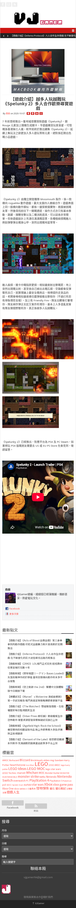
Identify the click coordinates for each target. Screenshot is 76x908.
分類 (4, 843)
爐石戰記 (60, 788)
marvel (21, 773)
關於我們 (48, 897)
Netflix (42, 776)
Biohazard (14, 760)
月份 (4, 830)
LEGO (41, 763)
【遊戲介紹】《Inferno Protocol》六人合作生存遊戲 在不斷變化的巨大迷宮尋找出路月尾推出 (43, 37)
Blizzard (25, 760)
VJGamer (38, 903)
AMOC (5, 760)
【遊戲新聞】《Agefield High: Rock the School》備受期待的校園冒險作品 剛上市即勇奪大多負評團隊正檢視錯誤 (35, 729)
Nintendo (51, 776)
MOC (42, 773)
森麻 (8, 113)
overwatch (19, 780)
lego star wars (53, 769)
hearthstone (17, 765)
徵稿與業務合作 (32, 897)
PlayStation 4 (39, 780)
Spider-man (17, 785)
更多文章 (14, 613)
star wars (38, 784)
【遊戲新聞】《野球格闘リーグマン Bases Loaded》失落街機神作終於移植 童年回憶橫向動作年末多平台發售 (36, 677)
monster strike (28, 776)
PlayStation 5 (55, 780)
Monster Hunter (52, 773)
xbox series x (20, 788)
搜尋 (4, 856)
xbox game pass (63, 784)
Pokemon (67, 780)
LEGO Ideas (17, 768)
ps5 (4, 784)
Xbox (48, 784)
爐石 (52, 788)
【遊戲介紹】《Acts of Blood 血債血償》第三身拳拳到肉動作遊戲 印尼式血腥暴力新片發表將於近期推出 (35, 644)
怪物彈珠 (42, 788)
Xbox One (8, 788)
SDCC (9, 784)
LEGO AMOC (54, 765)
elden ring (48, 760)
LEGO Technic (9, 773)
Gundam (59, 760)
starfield (27, 784)
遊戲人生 (13, 792)
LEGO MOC (36, 768)
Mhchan (32, 772)
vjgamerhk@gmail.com (38, 877)
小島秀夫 (31, 788)
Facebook (14, 608)
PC (27, 780)
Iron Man (30, 765)
